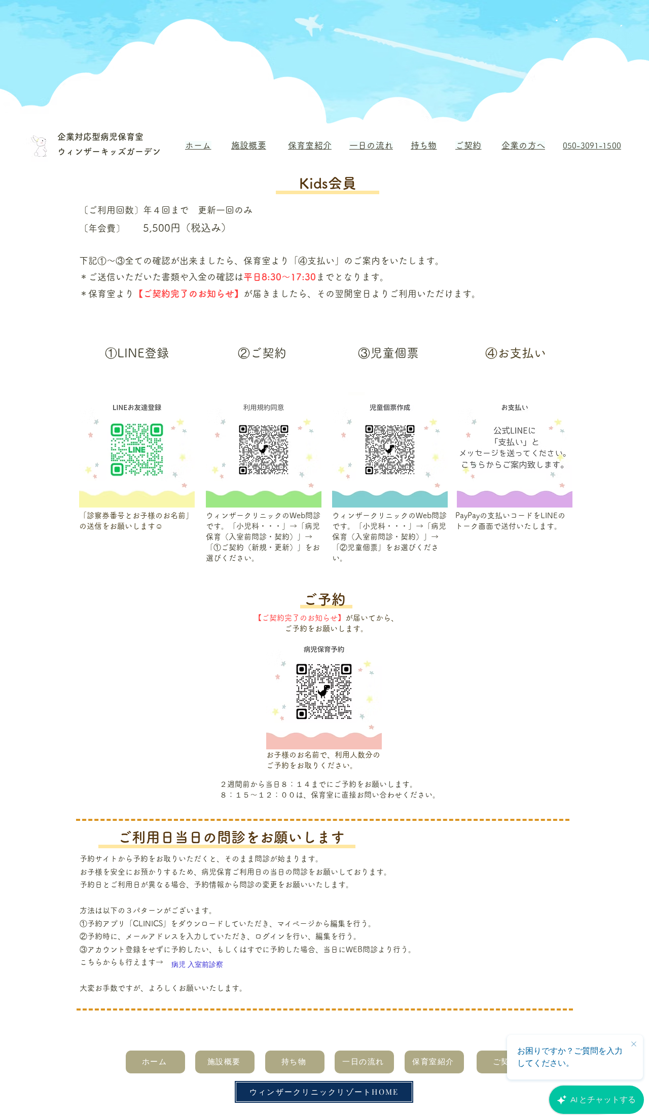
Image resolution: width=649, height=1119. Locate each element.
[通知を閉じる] (634, 1044)
